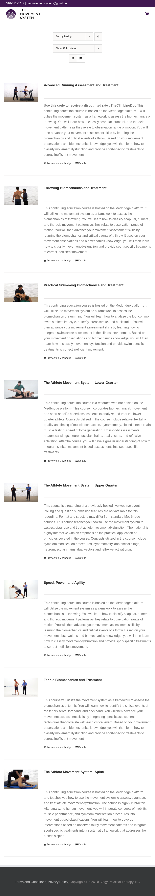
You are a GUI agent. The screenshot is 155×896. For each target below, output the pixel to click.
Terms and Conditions (30, 882)
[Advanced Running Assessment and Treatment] (21, 92)
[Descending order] (98, 36)
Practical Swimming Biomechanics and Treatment (84, 285)
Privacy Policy (58, 882)
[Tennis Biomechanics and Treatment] (21, 687)
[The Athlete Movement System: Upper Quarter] (21, 492)
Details (82, 163)
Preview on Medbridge (59, 163)
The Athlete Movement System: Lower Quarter (81, 383)
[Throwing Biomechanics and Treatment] (21, 195)
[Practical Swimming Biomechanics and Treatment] (21, 292)
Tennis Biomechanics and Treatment (73, 680)
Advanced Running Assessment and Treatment (81, 85)
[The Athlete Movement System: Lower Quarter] (21, 389)
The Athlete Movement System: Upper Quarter (81, 485)
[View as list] (81, 58)
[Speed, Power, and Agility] (21, 589)
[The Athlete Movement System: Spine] (21, 779)
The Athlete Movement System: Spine (74, 772)
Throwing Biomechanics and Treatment (75, 188)
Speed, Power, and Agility (64, 583)
